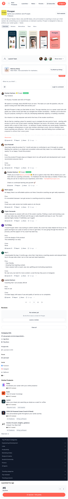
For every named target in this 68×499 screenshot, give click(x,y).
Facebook (6, 365)
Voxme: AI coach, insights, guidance (18, 423)
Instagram (6, 369)
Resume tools (11, 407)
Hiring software (21, 419)
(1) (9, 248)
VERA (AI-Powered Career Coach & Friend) (19, 411)
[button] (35, 26)
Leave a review (34, 320)
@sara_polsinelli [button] (25, 175)
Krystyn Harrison (10, 93)
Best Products (14, 3)
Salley (8, 383)
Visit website (61, 13)
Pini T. (7, 252)
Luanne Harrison (10, 280)
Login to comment (58, 87)
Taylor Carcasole (10, 211)
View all (34, 327)
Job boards (21, 407)
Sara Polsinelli (9, 144)
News (33, 3)
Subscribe (52, 3)
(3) (9, 168)
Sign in (62, 3)
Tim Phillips (8, 225)
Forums (41, 3)
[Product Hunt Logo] (3, 3)
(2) (9, 140)
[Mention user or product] (4, 87)
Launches (25, 3)
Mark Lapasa (9, 190)
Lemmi (8, 400)
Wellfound (6, 372)
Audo (8, 392)
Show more (58, 59)
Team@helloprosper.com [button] (51, 178)
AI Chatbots (11, 419)
